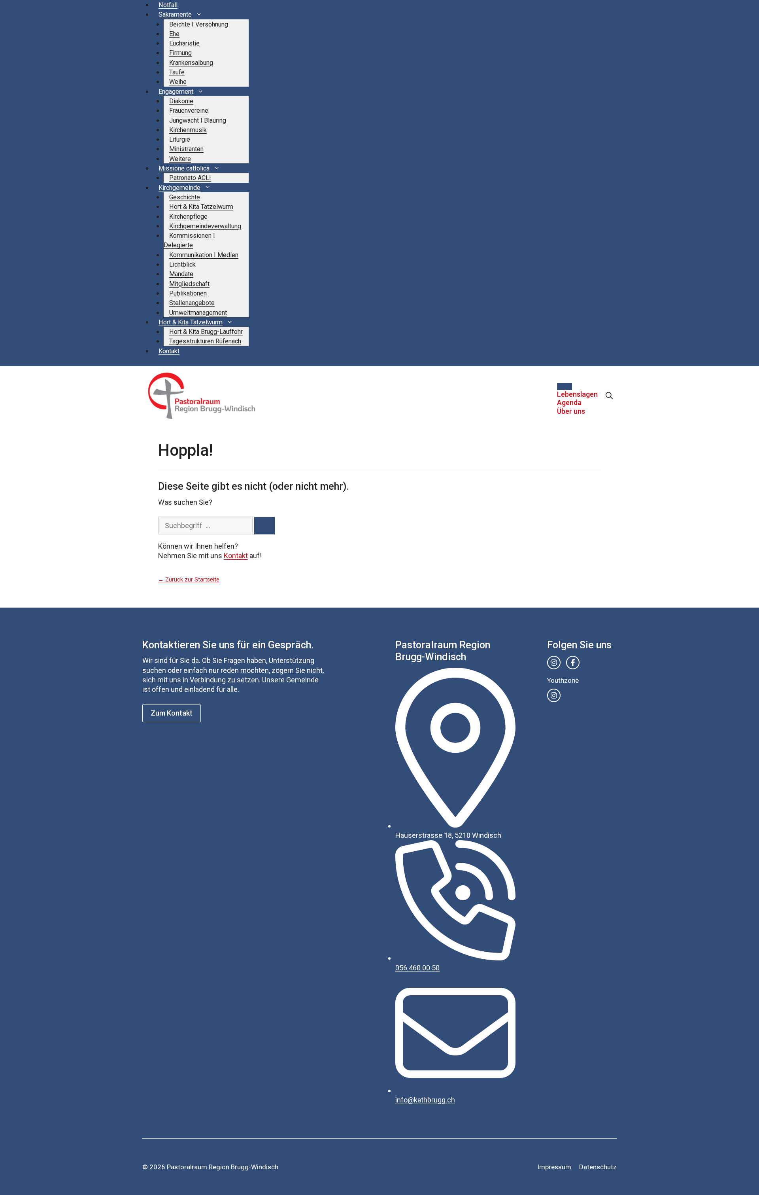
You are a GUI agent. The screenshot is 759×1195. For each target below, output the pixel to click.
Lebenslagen (577, 394)
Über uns (571, 411)
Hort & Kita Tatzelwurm (201, 206)
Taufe (177, 72)
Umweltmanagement (198, 312)
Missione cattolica (184, 168)
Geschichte (184, 197)
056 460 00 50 (417, 968)
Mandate (181, 274)
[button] (609, 395)
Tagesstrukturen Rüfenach (205, 341)
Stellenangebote (192, 303)
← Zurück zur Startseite (188, 579)
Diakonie (181, 101)
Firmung (180, 53)
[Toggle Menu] (564, 386)
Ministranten (186, 149)
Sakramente (175, 14)
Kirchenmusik (188, 130)
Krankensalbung (191, 62)
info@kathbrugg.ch (425, 1100)
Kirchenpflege (188, 216)
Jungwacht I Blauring (197, 120)
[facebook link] (573, 662)
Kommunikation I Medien (203, 255)
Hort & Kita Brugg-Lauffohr (206, 331)
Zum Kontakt (172, 713)
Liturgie (179, 139)
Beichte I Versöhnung (198, 24)
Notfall (168, 5)
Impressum (554, 1167)
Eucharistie (184, 43)
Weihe (178, 81)
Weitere (180, 159)
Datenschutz (598, 1167)
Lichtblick (182, 264)
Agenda (569, 402)
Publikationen (188, 293)
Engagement (176, 91)
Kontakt (169, 351)
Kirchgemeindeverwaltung (205, 226)
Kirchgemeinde (179, 187)
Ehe (174, 34)
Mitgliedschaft (189, 284)
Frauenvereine (188, 110)
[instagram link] (554, 662)
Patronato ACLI (190, 178)
